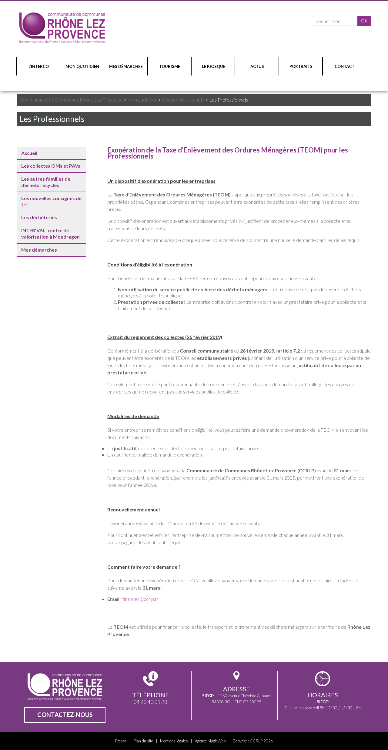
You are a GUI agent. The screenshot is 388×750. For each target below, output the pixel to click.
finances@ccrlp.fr (140, 599)
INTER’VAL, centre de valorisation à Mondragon (50, 233)
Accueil (29, 153)
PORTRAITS (301, 66)
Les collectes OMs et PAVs (50, 166)
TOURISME (169, 66)
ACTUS (257, 66)
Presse (121, 740)
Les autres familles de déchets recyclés (45, 182)
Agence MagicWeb (210, 740)
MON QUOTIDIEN (82, 66)
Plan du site (143, 740)
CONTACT (344, 66)
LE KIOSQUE (213, 66)
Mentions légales (174, 740)
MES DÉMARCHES (126, 66)
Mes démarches (39, 250)
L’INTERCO (38, 66)
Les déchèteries (39, 217)
